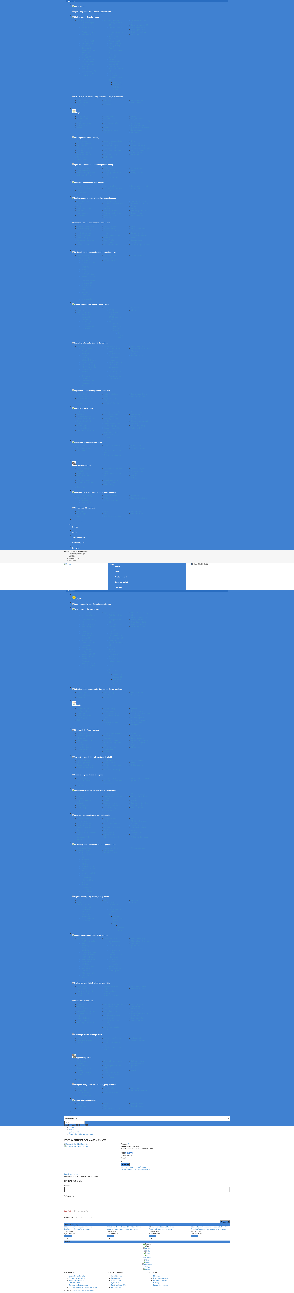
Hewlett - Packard (83, 312)
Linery (133, 141)
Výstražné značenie (138, 448)
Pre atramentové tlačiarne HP (88, 327)
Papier (71, 1129)
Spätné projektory (137, 428)
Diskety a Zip (86, 260)
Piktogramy (135, 132)
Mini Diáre (108, 102)
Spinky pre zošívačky (111, 201)
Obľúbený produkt (127, 1167)
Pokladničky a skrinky (112, 235)
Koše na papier (82, 213)
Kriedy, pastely (109, 170)
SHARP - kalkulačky (89, 367)
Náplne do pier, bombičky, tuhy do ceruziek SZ (88, 50)
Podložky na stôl (137, 100)
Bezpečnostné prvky (84, 448)
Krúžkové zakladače (84, 233)
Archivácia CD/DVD (88, 281)
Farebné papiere (83, 118)
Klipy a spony (109, 217)
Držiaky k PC (108, 258)
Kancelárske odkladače (139, 204)
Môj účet (72, 556)
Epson (111, 321)
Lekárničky (81, 450)
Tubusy (134, 242)
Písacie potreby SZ (84, 20)
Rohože (134, 478)
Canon (106, 308)
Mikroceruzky (82, 145)
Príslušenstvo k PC (111, 260)
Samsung (80, 310)
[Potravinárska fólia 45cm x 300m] (77, 1144)
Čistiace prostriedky (138, 255)
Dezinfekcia (81, 487)
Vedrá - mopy (109, 485)
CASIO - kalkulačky (88, 348)
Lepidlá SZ (113, 73)
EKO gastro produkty (84, 496)
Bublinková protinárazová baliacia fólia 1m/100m (208, 1229)
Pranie (106, 478)
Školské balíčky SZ (138, 34)
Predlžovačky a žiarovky (87, 384)
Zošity (106, 127)
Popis (66, 1174)
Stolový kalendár (83, 100)
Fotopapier (81, 121)
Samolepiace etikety (84, 123)
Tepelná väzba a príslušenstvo (115, 372)
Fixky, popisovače (83, 170)
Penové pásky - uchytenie (113, 188)
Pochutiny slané (137, 513)
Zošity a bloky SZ (88, 59)
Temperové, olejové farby (86, 172)
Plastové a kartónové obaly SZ (89, 69)
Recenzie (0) (73, 1174)
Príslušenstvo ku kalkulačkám (87, 370)
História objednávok (160, 1278)
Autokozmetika (82, 473)
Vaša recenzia (69, 1196)
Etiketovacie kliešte (88, 380)
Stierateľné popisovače (139, 150)
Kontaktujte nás (116, 1276)
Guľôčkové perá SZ (89, 32)
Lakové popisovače (138, 145)
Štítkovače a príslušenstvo (140, 348)
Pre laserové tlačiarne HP (86, 322)
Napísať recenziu (144, 1169)
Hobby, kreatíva (137, 172)
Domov (71, 1127)
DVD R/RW (85, 267)
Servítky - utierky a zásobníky (83, 469)
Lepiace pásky (82, 193)
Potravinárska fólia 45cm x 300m (81, 1134)
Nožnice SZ (113, 75)
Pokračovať (225, 1222)
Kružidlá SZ (117, 84)
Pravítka (80, 206)
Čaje (105, 513)
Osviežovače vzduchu (112, 480)
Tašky (106, 498)
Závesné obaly (136, 240)
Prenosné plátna (83, 428)
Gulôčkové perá (82, 141)
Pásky (115, 331)
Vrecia (133, 475)
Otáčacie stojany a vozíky (140, 244)
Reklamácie (115, 1278)
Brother (79, 308)
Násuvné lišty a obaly (84, 235)
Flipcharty (80, 414)
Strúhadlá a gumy (83, 152)
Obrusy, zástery (137, 168)
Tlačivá (79, 127)
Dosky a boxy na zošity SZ (88, 65)
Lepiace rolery (109, 190)
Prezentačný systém (111, 432)
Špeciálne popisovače (85, 143)
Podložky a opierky (111, 255)
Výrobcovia (115, 1283)
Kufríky (133, 170)
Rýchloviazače (109, 242)
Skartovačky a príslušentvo (136, 352)
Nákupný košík (74, 558)
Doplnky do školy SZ (138, 32)
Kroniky (134, 116)
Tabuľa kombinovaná (111, 416)
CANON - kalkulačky (85, 352)
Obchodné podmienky (77, 1276)
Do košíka (68, 1236)
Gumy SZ (85, 55)
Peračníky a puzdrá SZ (139, 25)
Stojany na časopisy (138, 201)
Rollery (106, 159)
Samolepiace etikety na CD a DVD (87, 287)
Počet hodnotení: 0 (129, 1169)
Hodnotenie (68, 1217)
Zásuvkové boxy (110, 215)
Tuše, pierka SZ (114, 41)
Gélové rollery (109, 157)
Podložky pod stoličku (139, 394)
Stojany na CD (87, 283)
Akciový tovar (116, 1287)
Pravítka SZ (117, 82)
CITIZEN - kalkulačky (85, 356)
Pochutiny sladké (137, 511)
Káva (106, 511)
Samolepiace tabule (111, 414)
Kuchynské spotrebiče (139, 498)
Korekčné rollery (110, 186)
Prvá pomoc (81, 446)
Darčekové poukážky (118, 1285)
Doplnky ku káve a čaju (112, 516)
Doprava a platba (75, 1283)
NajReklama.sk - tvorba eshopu (84, 1291)
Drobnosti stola (136, 213)
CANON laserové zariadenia (115, 318)
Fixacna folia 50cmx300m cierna (160, 1229)
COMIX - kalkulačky (89, 360)
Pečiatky (134, 208)
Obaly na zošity (82, 237)
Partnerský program (160, 1285)
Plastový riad (86, 502)
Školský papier (109, 118)
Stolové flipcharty (83, 412)
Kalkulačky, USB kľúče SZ (117, 89)
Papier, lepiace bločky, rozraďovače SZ (116, 68)
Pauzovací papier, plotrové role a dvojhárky (140, 126)
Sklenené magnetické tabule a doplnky (112, 424)
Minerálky (80, 511)
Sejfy (133, 226)
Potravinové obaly (110, 496)
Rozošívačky (81, 215)
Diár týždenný (109, 100)
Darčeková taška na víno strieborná (77, 1229)
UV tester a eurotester (86, 377)
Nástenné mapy (137, 412)
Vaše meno (68, 1186)
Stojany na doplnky (84, 208)
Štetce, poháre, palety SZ (114, 56)
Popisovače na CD (111, 145)
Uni (128, 1144)
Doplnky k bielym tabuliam (113, 412)
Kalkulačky (81, 346)
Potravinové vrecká (111, 500)
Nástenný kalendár (84, 102)
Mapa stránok (116, 1280)
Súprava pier (108, 143)
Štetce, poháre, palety (112, 177)
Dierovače (80, 204)
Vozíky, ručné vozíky (111, 403)
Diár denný (81, 105)
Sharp (133, 310)
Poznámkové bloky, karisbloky (111, 131)
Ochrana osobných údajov (78, 1285)
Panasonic (135, 308)
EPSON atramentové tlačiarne (118, 326)
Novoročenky (136, 102)
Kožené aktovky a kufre (85, 231)
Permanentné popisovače (140, 148)
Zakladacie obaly (137, 233)
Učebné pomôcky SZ (138, 29)
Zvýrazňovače (136, 143)
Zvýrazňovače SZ (88, 41)
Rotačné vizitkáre (110, 210)
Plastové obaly (109, 228)
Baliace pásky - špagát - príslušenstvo (140, 187)
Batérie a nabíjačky (138, 346)
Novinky (156, 1283)
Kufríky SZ (112, 59)
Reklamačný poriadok (77, 1280)
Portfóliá (107, 237)
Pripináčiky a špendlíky (139, 210)
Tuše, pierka (108, 168)
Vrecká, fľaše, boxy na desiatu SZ (88, 74)
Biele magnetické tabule (85, 430)
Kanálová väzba (137, 355)
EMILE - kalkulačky (88, 362)
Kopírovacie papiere (84, 116)
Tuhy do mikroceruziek (85, 148)
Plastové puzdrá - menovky (137, 417)
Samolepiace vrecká (111, 244)
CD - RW (85, 271)
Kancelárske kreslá (138, 396)
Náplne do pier (136, 152)
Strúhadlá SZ (86, 57)
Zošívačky (80, 210)
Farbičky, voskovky (84, 168)
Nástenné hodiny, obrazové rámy (83, 395)
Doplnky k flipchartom (85, 416)
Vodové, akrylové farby (85, 175)
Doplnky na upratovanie (112, 482)
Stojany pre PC (87, 299)
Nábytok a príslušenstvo (85, 398)
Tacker (133, 206)
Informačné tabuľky (138, 425)
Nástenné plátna (83, 425)
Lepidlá (79, 190)
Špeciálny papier (83, 125)
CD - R (84, 269)
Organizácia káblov (84, 255)
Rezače (107, 208)
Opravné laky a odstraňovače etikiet (84, 187)
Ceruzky (80, 150)
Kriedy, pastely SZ (115, 43)
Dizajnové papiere (137, 118)
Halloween (85, 500)
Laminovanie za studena (114, 359)
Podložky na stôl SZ (138, 27)
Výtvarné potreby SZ (111, 20)
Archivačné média (83, 258)
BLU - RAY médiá (88, 274)
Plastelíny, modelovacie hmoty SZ (116, 50)
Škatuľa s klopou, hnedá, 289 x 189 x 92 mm (123, 1229)
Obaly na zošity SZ (88, 61)
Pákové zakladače (110, 226)
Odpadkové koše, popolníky (137, 472)
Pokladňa (72, 560)
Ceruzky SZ (86, 45)
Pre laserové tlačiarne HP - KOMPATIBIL (86, 316)
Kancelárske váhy (88, 374)
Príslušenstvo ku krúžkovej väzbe (115, 377)
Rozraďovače (109, 240)
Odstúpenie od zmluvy (77, 1278)
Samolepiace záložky (111, 121)
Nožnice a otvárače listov (113, 213)
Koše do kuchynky (137, 468)
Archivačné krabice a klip (86, 226)
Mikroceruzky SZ (88, 43)
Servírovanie (135, 496)
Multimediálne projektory (86, 419)
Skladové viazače (83, 201)
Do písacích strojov (121, 335)
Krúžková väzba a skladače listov (115, 363)
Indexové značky (83, 228)
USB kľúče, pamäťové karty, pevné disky (87, 294)
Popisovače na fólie (111, 148)
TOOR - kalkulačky (88, 364)
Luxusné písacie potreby (113, 141)
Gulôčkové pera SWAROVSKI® (82, 158)
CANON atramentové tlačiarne (113, 312)
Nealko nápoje (82, 513)
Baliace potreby (137, 130)
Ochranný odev (136, 446)
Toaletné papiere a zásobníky (84, 476)
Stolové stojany (136, 414)
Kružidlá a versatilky (84, 155)
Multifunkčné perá (110, 155)
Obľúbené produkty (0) (77, 553)
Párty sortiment (82, 498)
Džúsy (79, 516)
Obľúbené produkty (160, 1280)
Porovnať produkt (140, 1167)
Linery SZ (85, 39)
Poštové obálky (109, 116)
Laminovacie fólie (110, 346)
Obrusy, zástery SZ (116, 45)
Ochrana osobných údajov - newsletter (83, 1287)
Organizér (107, 105)
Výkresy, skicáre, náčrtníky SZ (115, 62)
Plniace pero (135, 155)
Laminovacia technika (113, 368)
